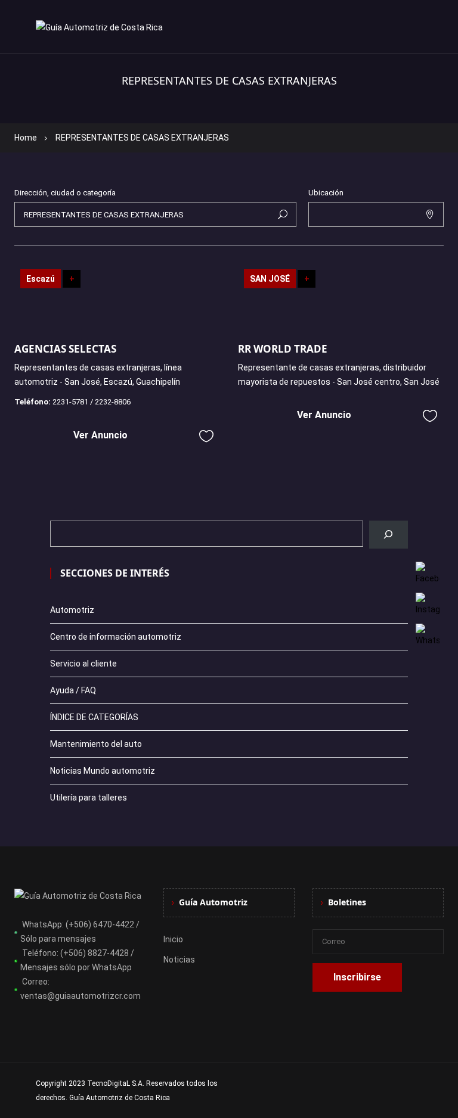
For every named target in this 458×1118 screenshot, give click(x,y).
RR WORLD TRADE (282, 349)
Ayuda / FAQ (73, 690)
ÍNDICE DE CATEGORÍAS (94, 717)
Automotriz (72, 610)
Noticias (179, 959)
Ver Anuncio (100, 435)
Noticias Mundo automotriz (102, 771)
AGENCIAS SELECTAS (65, 349)
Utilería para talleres (88, 797)
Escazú (40, 279)
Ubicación (326, 192)
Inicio (173, 939)
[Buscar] (388, 535)
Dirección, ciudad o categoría (65, 192)
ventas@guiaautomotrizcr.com (80, 996)
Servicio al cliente (83, 663)
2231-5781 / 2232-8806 (91, 401)
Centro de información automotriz (115, 636)
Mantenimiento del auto (96, 744)
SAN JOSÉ (270, 279)
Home (25, 137)
